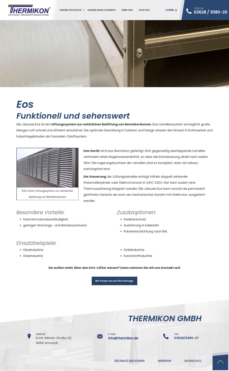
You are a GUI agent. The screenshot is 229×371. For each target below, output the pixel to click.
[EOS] (47, 167)
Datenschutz (193, 360)
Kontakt (144, 10)
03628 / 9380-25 (210, 12)
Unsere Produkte (70, 10)
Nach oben (220, 361)
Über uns (127, 10)
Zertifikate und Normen (129, 360)
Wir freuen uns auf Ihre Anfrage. (114, 281)
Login (169, 10)
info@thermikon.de (123, 338)
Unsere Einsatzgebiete (102, 10)
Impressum (164, 360)
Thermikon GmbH (29, 10)
